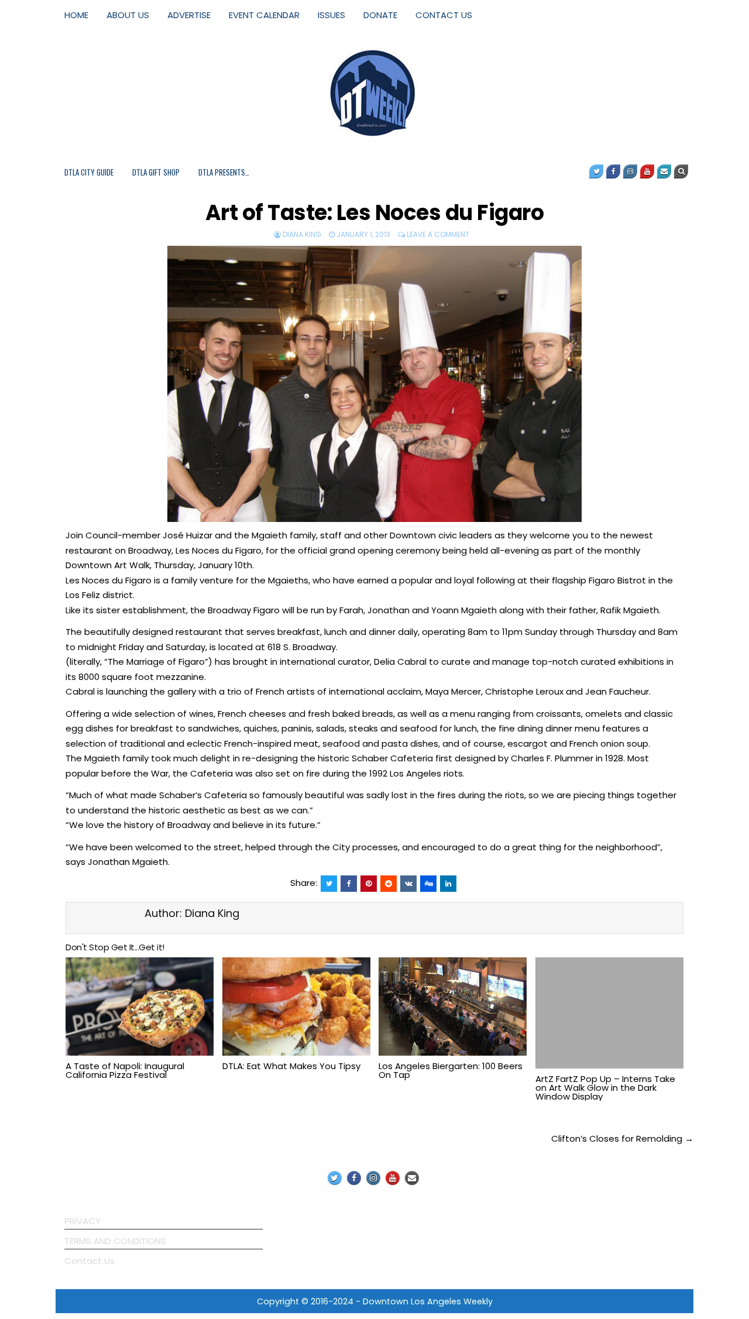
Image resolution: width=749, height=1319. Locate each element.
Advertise (189, 15)
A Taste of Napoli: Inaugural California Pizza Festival (125, 1070)
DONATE (380, 15)
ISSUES (331, 15)
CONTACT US (443, 15)
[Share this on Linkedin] (448, 883)
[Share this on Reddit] (388, 883)
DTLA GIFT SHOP (156, 172)
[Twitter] (596, 171)
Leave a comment (438, 234)
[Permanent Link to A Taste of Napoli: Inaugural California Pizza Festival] (140, 1006)
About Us (127, 15)
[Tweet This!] (329, 883)
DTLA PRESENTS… (223, 172)
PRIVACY (82, 1221)
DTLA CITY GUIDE (89, 172)
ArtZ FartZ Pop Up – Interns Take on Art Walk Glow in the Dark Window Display (605, 1087)
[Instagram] (630, 171)
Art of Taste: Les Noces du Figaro (374, 213)
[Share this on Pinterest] (368, 883)
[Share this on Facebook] (349, 883)
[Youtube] (647, 171)
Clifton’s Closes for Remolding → (622, 1138)
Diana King (302, 234)
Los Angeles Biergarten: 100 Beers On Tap (451, 1070)
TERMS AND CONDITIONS (115, 1241)
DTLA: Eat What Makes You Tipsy (291, 1066)
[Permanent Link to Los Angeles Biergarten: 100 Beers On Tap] (453, 1006)
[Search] (681, 171)
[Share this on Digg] (428, 883)
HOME (76, 15)
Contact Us (89, 1261)
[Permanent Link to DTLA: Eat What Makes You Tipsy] (296, 1006)
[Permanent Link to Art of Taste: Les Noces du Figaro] (374, 384)
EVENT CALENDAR (264, 15)
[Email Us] (664, 171)
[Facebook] (613, 171)
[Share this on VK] (408, 883)
